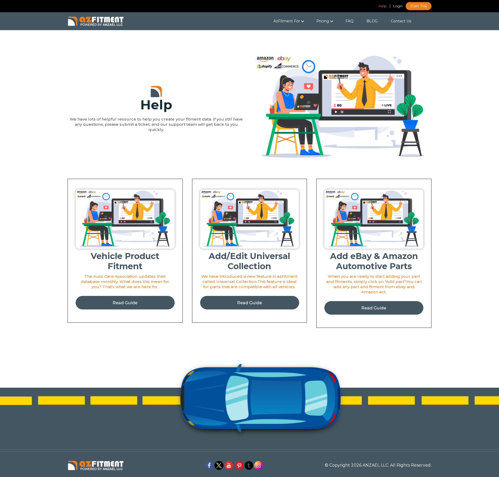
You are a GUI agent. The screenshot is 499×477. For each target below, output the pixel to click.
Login (398, 6)
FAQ (349, 21)
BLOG (372, 21)
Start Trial (418, 6)
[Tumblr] (249, 464)
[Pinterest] (239, 464)
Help (383, 6)
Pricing (323, 21)
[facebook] (209, 464)
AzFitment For (280, 21)
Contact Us (401, 21)
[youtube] (229, 464)
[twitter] (219, 464)
